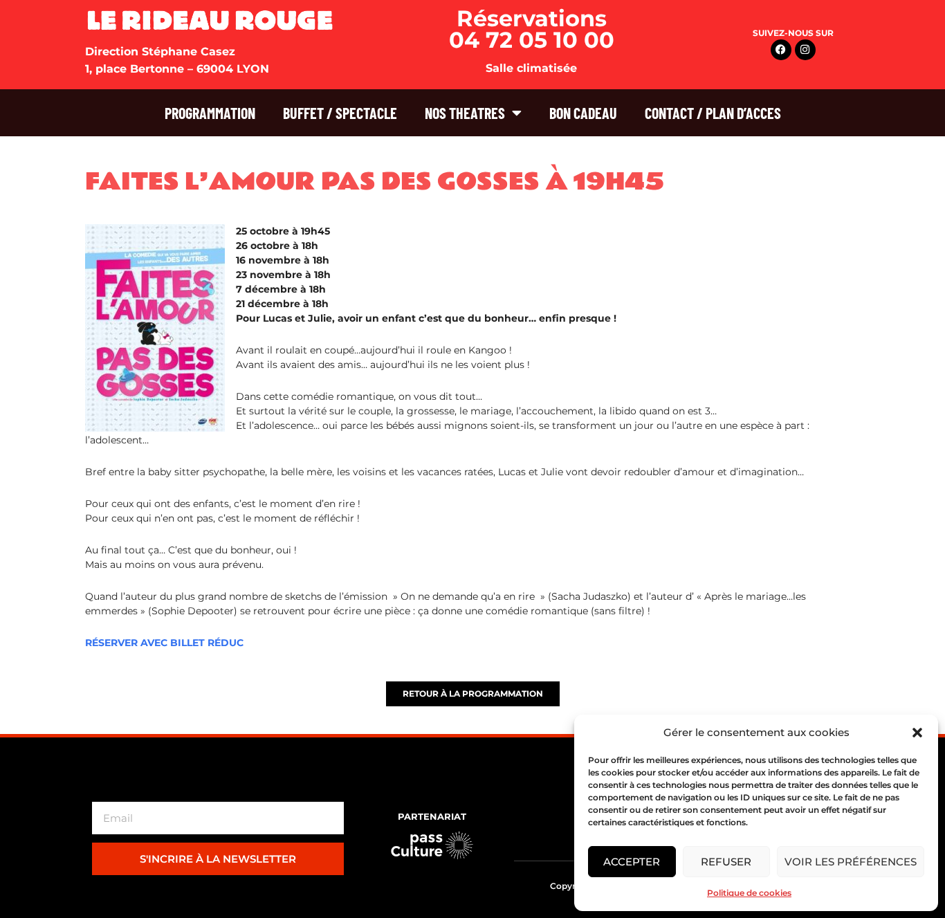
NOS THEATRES (465, 113)
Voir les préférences (851, 861)
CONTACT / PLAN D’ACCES (713, 113)
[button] (917, 733)
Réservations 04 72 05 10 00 (531, 29)
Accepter (631, 861)
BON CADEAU (583, 113)
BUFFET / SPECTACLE (340, 113)
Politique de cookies (749, 893)
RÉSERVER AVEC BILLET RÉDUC (164, 642)
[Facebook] (781, 49)
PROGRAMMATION (210, 113)
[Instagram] (805, 49)
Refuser (726, 861)
